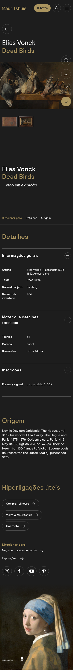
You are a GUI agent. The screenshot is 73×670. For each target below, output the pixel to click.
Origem (46, 218)
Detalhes (31, 218)
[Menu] (67, 8)
